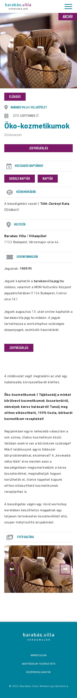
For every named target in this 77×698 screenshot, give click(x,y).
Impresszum (38, 655)
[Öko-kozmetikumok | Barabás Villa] (38, 637)
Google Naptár (19, 179)
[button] (65, 569)
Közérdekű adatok (38, 672)
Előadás (15, 97)
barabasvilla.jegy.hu (49, 281)
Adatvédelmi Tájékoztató (38, 664)
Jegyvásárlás (38, 148)
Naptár (48, 179)
